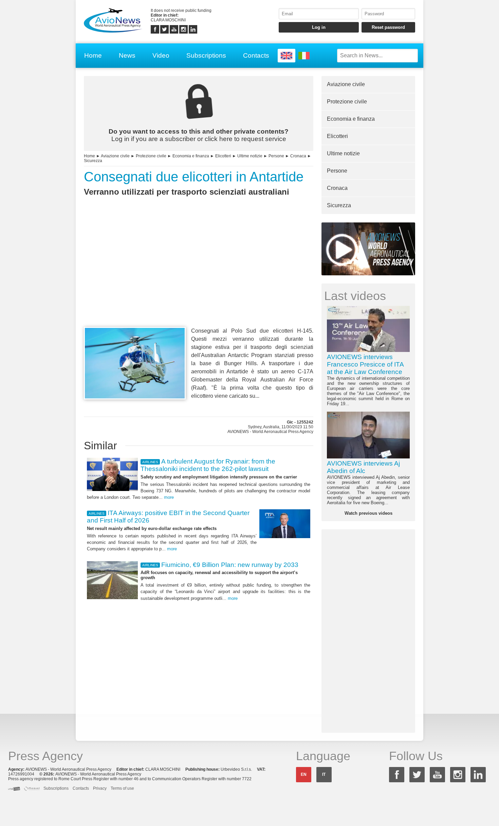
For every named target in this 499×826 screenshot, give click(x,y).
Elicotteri (223, 156)
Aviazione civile (115, 156)
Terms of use (122, 788)
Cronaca (298, 156)
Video (160, 55)
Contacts (256, 55)
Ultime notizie (249, 156)
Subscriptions (206, 55)
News (127, 55)
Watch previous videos (368, 513)
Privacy (100, 788)
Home (93, 55)
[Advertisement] (198, 274)
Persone (276, 156)
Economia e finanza (190, 156)
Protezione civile (151, 156)
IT (324, 774)
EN (304, 774)
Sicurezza (93, 160)
